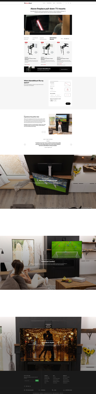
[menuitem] (44, 3)
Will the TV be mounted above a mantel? (55, 98)
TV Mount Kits (35, 38)
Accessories (43, 38)
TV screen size (52, 82)
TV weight (51, 88)
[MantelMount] (28, 3)
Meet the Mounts (26, 38)
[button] (42, 132)
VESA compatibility (52, 93)
